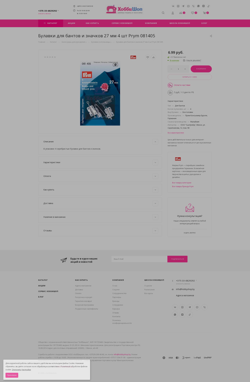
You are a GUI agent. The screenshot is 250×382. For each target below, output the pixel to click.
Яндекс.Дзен (203, 6)
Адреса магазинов (85, 6)
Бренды (115, 301)
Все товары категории (181, 182)
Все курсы (148, 293)
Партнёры (116, 297)
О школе (148, 285)
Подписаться (177, 259)
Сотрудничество (119, 293)
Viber (193, 6)
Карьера (116, 309)
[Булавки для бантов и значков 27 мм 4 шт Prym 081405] (100, 93)
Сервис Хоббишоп (48, 291)
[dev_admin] (173, 13)
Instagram (178, 6)
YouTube (188, 6)
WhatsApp (198, 6)
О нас (114, 285)
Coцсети (116, 289)
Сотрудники (117, 305)
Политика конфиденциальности (122, 321)
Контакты (116, 316)
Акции (41, 285)
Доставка (79, 289)
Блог (41, 297)
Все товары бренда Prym (183, 186)
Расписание (149, 289)
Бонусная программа (84, 305)
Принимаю (12, 375)
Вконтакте (173, 6)
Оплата (78, 293)
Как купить (81, 280)
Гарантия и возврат (83, 301)
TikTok (208, 6)
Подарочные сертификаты (86, 309)
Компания (118, 280)
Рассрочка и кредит (83, 297)
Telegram (183, 6)
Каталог (43, 280)
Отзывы (115, 312)
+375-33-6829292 (47, 10)
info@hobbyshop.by (185, 289)
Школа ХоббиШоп (154, 280)
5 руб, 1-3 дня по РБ (184, 92)
